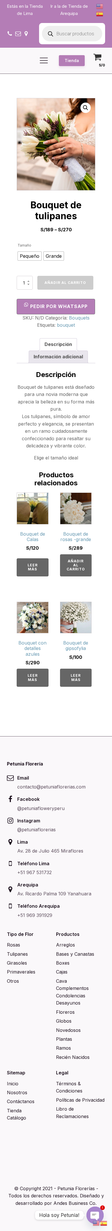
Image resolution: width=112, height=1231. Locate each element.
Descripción (58, 344)
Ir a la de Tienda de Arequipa (69, 9)
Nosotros (17, 1092)
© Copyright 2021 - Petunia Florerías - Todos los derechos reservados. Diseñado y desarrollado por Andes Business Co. (56, 1196)
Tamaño (24, 245)
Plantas (64, 1039)
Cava (61, 981)
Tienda (72, 60)
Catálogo (16, 1118)
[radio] (29, 256)
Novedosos (68, 1030)
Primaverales (21, 972)
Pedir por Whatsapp (59, 306)
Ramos (63, 1048)
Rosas (13, 945)
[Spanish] (100, 13)
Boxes (62, 963)
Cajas (61, 972)
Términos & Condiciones (69, 1087)
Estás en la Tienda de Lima (25, 9)
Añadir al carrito (65, 282)
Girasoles (17, 963)
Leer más (33, 567)
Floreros (65, 1012)
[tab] (58, 344)
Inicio (12, 1083)
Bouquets (79, 318)
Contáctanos (20, 1101)
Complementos (72, 988)
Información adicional (58, 356)
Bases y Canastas (75, 954)
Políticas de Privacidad (80, 1100)
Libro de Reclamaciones (72, 1112)
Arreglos (65, 945)
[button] (56, 306)
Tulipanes (17, 954)
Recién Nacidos (73, 1057)
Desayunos (68, 1003)
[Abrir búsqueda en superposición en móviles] (72, 33)
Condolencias (70, 996)
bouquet (66, 325)
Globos (64, 1021)
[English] (100, 6)
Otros (13, 981)
